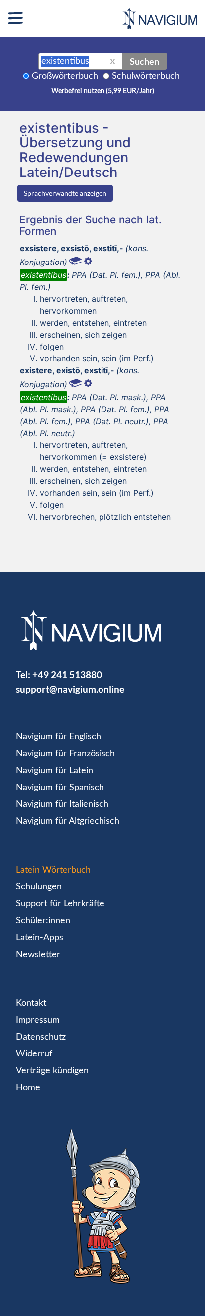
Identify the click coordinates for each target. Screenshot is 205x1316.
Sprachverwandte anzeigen (65, 193)
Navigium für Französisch (65, 753)
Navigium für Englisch (58, 736)
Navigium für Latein (54, 770)
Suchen (144, 61)
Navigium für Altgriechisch (67, 821)
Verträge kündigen (52, 1070)
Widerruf (34, 1054)
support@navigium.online (70, 689)
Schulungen (39, 886)
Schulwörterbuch (146, 76)
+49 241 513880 (67, 674)
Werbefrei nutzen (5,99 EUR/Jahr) (102, 91)
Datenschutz (41, 1037)
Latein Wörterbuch (53, 870)
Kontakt (31, 1003)
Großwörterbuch (65, 76)
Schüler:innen (43, 920)
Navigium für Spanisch (60, 787)
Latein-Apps (39, 937)
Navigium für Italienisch (62, 804)
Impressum (38, 1020)
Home (28, 1087)
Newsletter (38, 954)
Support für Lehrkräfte (60, 903)
